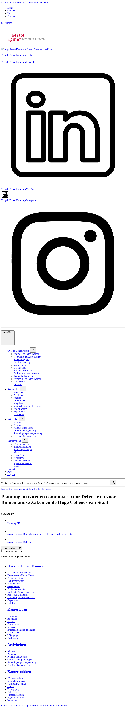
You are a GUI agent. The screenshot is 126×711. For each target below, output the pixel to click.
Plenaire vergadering (17, 656)
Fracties (11, 621)
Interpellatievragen (16, 681)
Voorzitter (12, 616)
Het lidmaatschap (15, 581)
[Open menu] (33, 350)
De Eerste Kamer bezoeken (20, 592)
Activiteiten (16, 645)
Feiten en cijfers (15, 578)
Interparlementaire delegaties (21, 629)
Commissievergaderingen (19, 659)
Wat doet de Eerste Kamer (20, 572)
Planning (11, 654)
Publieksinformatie (16, 589)
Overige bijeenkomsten (18, 665)
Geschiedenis (13, 586)
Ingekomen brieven (16, 697)
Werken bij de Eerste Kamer (21, 597)
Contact (11, 10)
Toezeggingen (14, 689)
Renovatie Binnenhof (17, 594)
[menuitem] (18, 350)
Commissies (13, 624)
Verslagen (12, 700)
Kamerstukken (19, 672)
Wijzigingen (13, 635)
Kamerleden (17, 609)
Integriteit (12, 627)
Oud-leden (12, 638)
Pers (9, 13)
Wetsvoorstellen (15, 678)
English (11, 16)
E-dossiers (12, 692)
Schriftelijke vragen (16, 683)
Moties (10, 686)
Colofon (11, 603)
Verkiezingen (13, 583)
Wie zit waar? (14, 632)
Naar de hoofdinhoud (11, 2)
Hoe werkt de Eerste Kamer (20, 575)
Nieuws (11, 651)
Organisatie (12, 600)
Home (10, 7)
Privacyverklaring (19, 705)
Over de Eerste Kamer (25, 566)
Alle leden (12, 618)
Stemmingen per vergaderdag (21, 662)
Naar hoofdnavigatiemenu (35, 2)
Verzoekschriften (15, 694)
